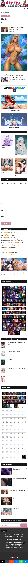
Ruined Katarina (18, 156)
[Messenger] (15, 88)
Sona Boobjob (16, 508)
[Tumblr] (8, 88)
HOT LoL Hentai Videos (7, 464)
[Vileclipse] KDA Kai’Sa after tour (7, 242)
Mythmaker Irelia (4, 255)
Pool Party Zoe (4, 245)
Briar (2, 235)
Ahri (8, 15)
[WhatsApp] (19, 88)
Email (2, 210)
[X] (5, 88)
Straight (7, 12)
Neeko (2, 247)
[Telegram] (22, 88)
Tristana (3, 147)
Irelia (16, 175)
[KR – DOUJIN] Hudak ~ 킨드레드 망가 (14, 351)
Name (2, 203)
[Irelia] (21, 166)
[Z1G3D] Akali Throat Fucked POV (19, 497)
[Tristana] (7, 140)
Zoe (2, 250)
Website (2, 216)
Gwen (2, 172)
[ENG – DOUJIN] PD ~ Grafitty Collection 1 (15, 376)
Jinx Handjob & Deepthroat (6, 240)
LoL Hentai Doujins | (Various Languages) (11, 339)
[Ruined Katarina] (21, 145)
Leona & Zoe (3, 252)
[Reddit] (12, 88)
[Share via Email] (14, 90)
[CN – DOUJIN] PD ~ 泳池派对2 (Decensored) (16, 368)
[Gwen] (7, 164)
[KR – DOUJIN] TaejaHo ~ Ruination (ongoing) (16, 359)
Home (3, 12)
